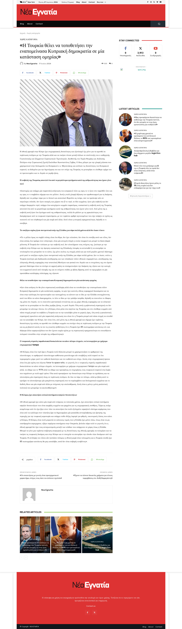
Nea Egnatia (32, 63)
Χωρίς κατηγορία (33, 33)
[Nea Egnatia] (22, 63)
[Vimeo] (157, 2)
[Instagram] (151, 2)
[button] (159, 24)
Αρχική (22, 33)
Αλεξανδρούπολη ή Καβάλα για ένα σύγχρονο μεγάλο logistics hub (97, 547)
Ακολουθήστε (140, 47)
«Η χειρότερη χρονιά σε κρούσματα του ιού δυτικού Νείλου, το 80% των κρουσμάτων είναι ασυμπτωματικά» (66, 546)
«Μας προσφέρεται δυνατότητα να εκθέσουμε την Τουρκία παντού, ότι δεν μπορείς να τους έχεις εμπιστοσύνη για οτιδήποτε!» (35, 546)
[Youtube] (160, 2)
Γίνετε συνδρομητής (155, 48)
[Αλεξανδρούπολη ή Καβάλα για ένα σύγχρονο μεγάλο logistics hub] (97, 534)
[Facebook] (147, 2)
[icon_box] (101, 2)
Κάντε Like (125, 47)
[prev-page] (21, 557)
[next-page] (25, 557)
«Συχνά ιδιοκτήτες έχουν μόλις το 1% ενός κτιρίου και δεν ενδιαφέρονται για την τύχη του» (147, 185)
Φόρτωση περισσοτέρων (139, 196)
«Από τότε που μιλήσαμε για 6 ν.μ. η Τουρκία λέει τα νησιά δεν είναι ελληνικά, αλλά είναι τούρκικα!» (146, 169)
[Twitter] (154, 2)
